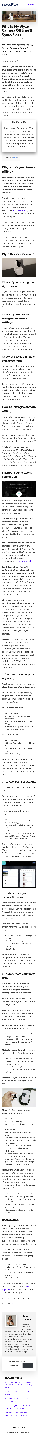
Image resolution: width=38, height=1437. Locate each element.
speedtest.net (24, 561)
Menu (32, 5)
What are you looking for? (15, 1361)
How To (13, 1303)
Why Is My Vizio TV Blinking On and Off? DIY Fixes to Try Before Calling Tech (19, 1385)
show (15, 157)
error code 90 (19, 210)
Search (28, 1365)
